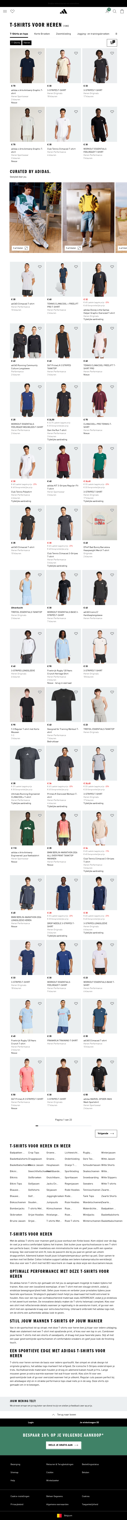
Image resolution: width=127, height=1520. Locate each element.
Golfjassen (33, 1184)
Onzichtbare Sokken (52, 1178)
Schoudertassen (92, 1165)
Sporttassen (71, 1177)
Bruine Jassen (18, 1221)
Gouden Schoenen (33, 1202)
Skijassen (51, 1190)
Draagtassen (35, 1159)
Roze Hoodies (72, 1202)
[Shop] (63, 12)
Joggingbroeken (55, 1196)
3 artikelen (18, 248)
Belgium (68, 1516)
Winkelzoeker (52, 1480)
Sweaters (88, 1184)
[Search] (114, 11)
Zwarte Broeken (105, 1190)
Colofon (49, 1472)
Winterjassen (108, 1153)
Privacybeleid (17, 1504)
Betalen (85, 1472)
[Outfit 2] (88, 217)
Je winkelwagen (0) (89, 1422)
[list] (63, 34)
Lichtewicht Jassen (71, 1153)
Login (31, 1422)
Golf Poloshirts (33, 1196)
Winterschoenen (92, 1221)
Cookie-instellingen (20, 1496)
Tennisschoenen (92, 1190)
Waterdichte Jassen (89, 1209)
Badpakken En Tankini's (18, 1153)
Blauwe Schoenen (15, 1196)
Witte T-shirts (108, 1184)
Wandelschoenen (92, 1202)
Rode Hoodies (72, 1190)
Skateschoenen (91, 1171)
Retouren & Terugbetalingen (59, 1464)
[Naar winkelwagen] (122, 11)
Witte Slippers (109, 1177)
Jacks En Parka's (51, 1184)
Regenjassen (72, 1184)
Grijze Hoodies (36, 1215)
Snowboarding (91, 1177)
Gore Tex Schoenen (88, 1159)
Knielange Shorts (51, 1215)
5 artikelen (71, 248)
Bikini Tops (16, 1184)
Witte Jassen (108, 1159)
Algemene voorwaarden (57, 1504)
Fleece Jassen (36, 1165)
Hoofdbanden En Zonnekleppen (54, 1171)
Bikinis (14, 1177)
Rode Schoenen (70, 1196)
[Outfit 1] (35, 217)
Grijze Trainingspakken (37, 1221)
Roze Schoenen (70, 1215)
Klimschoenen (54, 1208)
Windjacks (88, 1215)
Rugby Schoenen (88, 1153)
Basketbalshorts (19, 1159)
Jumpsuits (52, 1202)
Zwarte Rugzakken (107, 1202)
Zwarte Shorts (109, 1196)
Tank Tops (88, 1196)
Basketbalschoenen (20, 1165)
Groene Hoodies (50, 1153)
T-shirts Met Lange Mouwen (53, 1221)
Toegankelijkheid (90, 1504)
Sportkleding (72, 1171)
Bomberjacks (17, 1208)
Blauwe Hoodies (14, 1190)
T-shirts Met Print (35, 1209)
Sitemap (14, 1472)
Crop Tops (33, 1153)
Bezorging (15, 1464)
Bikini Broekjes (15, 1171)
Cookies (86, 1496)
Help (13, 1480)
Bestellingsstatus (90, 1464)
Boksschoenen (18, 1202)
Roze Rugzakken (71, 1209)
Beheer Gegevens (54, 1496)
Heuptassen (52, 1165)
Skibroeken (16, 1215)
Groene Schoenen (51, 1159)
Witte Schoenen (106, 1171)
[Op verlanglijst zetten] (39, 54)
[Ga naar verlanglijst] (12, 11)
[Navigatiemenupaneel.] (5, 11)
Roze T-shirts (72, 1221)
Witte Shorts (108, 1165)
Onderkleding (72, 1159)
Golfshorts (33, 1190)
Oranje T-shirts (70, 1165)
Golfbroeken (34, 1177)
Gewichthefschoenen (39, 1171)
